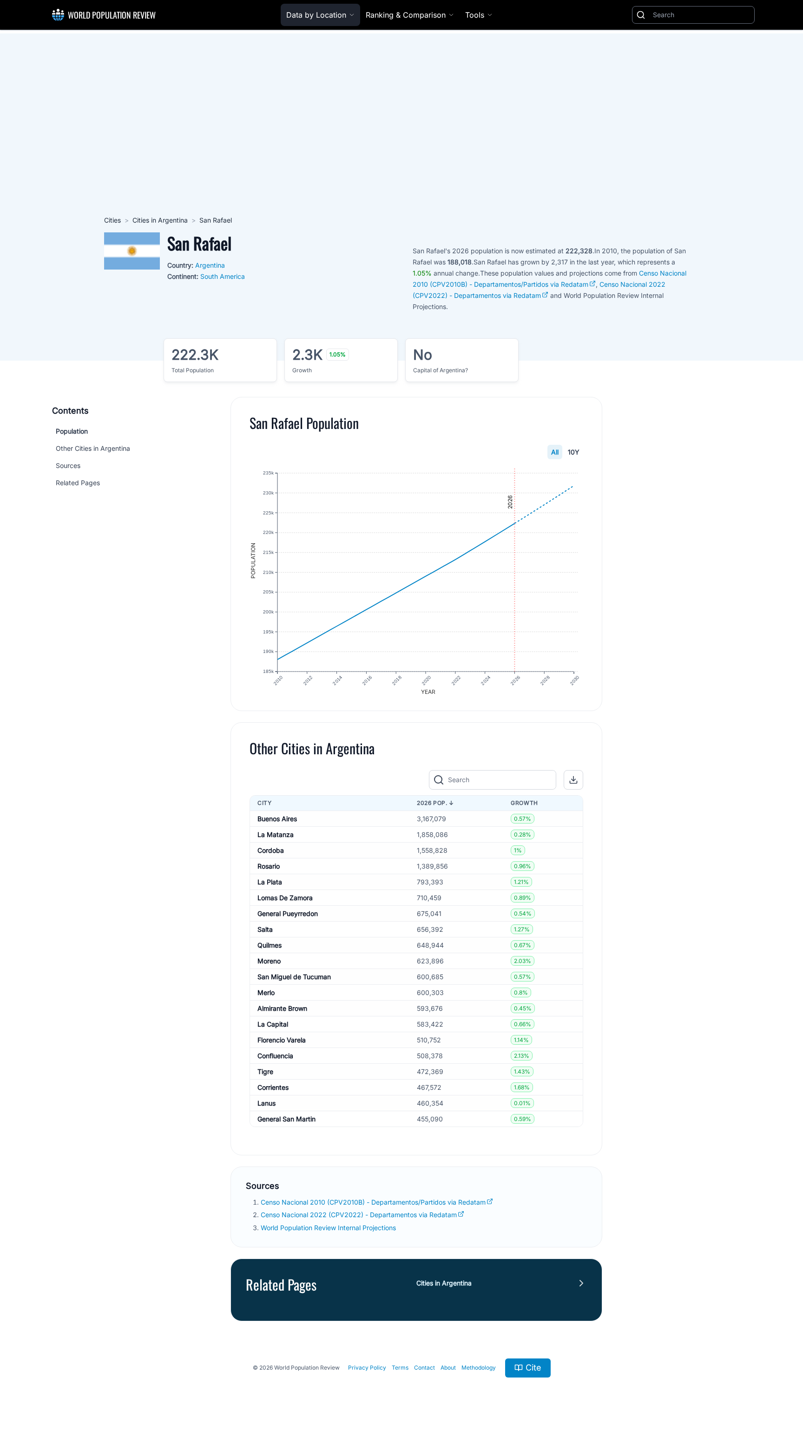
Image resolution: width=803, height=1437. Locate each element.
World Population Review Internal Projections (328, 1228)
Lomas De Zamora (285, 898)
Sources (68, 465)
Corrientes (273, 1087)
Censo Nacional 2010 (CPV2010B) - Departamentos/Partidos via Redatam (373, 1202)
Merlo (266, 992)
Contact (424, 1367)
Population (72, 431)
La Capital (272, 1024)
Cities (112, 220)
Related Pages (78, 483)
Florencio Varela (281, 1040)
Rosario (268, 866)
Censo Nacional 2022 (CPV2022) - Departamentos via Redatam (359, 1215)
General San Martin (286, 1119)
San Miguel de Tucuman (294, 977)
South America (222, 276)
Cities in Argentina (160, 220)
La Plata (269, 882)
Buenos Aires (277, 819)
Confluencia (275, 1056)
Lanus (266, 1103)
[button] (573, 780)
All (555, 452)
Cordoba (270, 850)
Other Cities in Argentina (93, 448)
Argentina (210, 265)
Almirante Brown (282, 1008)
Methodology (478, 1367)
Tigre (265, 1071)
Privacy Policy (367, 1367)
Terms (400, 1367)
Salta (265, 929)
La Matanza (275, 834)
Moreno (269, 961)
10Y (573, 452)
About (448, 1367)
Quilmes (269, 945)
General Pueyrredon (287, 913)
